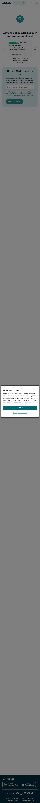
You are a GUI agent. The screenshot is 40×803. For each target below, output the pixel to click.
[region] (20, 401)
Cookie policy (31, 402)
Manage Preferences (20, 413)
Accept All (20, 407)
